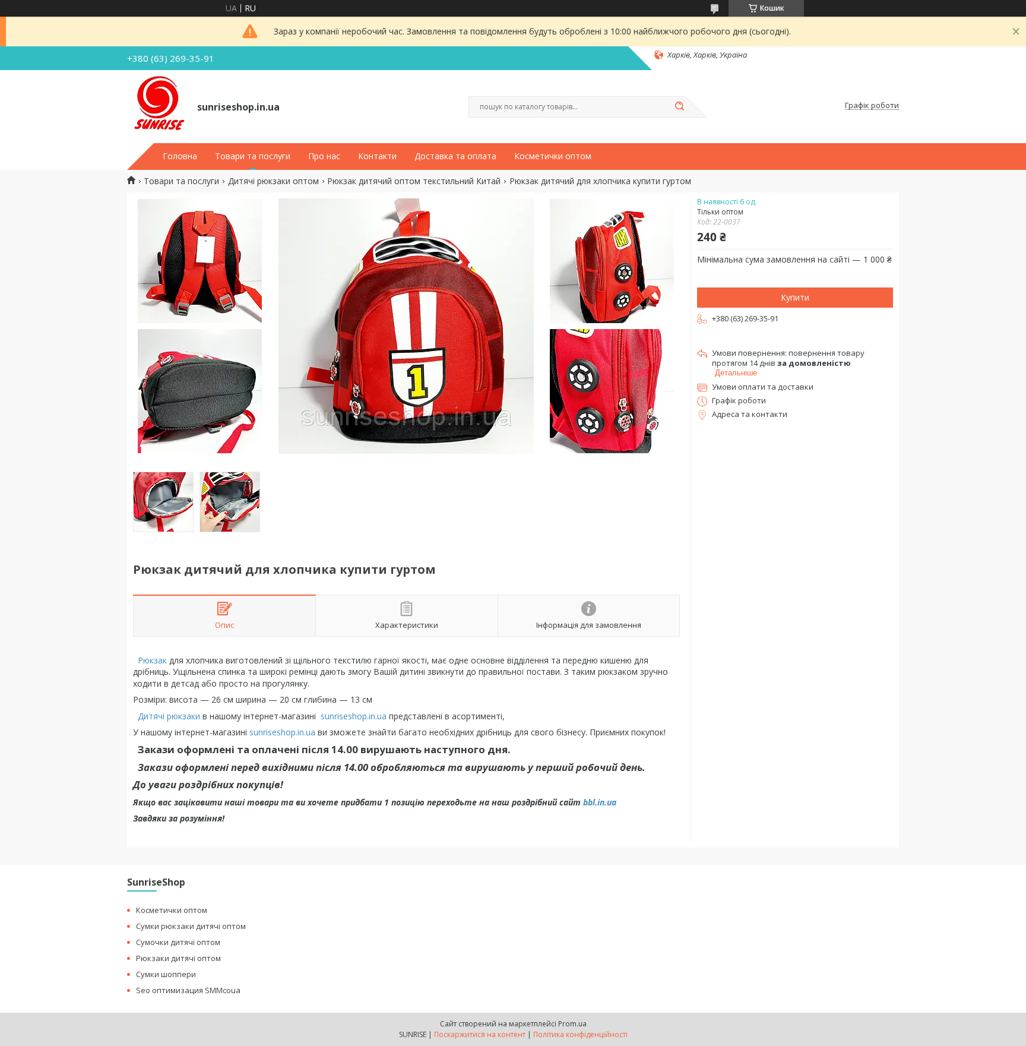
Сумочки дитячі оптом (178, 942)
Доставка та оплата (455, 156)
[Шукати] (679, 107)
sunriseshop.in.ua (355, 716)
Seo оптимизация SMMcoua (188, 990)
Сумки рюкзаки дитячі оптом (191, 926)
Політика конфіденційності (580, 1034)
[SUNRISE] (156, 105)
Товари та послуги (252, 156)
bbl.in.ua (599, 802)
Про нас (324, 156)
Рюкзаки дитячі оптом (178, 958)
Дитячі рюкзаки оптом (273, 181)
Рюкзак (151, 660)
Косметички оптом (552, 156)
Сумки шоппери (166, 974)
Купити (795, 297)
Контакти (377, 156)
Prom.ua (572, 1024)
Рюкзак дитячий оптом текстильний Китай (414, 181)
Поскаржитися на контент (479, 1034)
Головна (180, 156)
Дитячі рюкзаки (169, 716)
